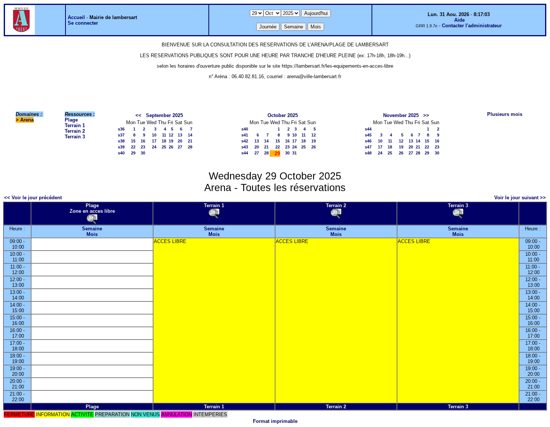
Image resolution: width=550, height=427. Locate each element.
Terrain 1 (75, 125)
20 (180, 141)
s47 (368, 147)
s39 (121, 147)
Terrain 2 (75, 131)
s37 (121, 135)
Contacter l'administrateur (472, 25)
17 (154, 141)
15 (133, 141)
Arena (27, 120)
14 (190, 135)
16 (143, 141)
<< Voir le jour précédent (33, 197)
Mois (92, 234)
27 (180, 147)
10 (154, 135)
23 (143, 147)
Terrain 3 (75, 136)
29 (133, 153)
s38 (121, 141)
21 (190, 141)
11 (164, 135)
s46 (368, 141)
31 (294, 153)
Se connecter (83, 23)
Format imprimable (275, 421)
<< (138, 115)
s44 (244, 153)
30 (143, 153)
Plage (71, 120)
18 (164, 141)
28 (190, 147)
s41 (244, 135)
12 (171, 135)
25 (164, 147)
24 (154, 147)
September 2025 (164, 115)
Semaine (92, 228)
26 (171, 147)
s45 (368, 135)
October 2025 (283, 115)
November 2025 (401, 115)
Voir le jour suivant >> (520, 197)
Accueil (76, 17)
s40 (121, 153)
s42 (244, 141)
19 (171, 141)
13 (180, 135)
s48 (368, 153)
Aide (459, 20)
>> (426, 115)
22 (133, 147)
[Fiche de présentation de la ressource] (92, 219)
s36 (121, 129)
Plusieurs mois (504, 114)
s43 (244, 147)
